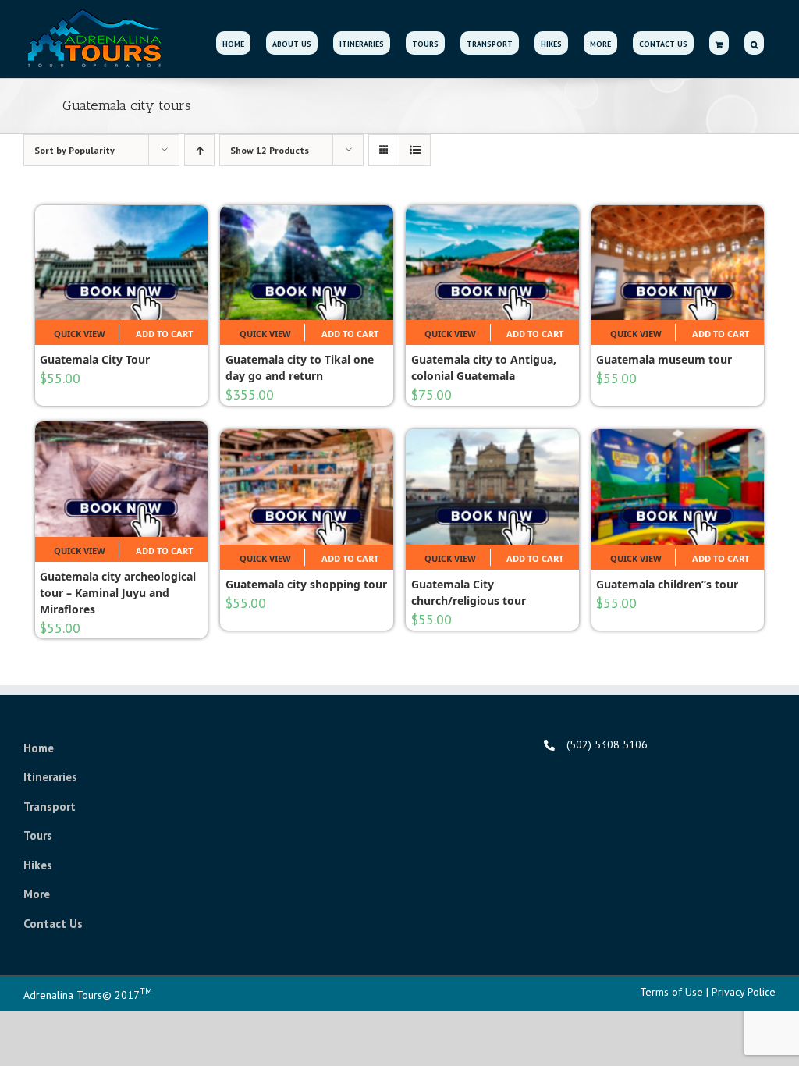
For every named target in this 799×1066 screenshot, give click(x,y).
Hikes (37, 865)
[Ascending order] (199, 150)
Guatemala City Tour (95, 359)
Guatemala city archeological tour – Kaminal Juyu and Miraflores (118, 593)
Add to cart (164, 333)
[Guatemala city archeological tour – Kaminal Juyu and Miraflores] (121, 478)
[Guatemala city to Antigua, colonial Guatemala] (492, 262)
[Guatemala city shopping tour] (306, 486)
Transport (49, 806)
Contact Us (53, 923)
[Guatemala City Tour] (121, 262)
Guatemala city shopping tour (306, 584)
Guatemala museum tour (664, 359)
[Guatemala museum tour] (678, 262)
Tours (37, 835)
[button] (754, 43)
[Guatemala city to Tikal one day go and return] (306, 262)
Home (38, 748)
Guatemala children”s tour (667, 584)
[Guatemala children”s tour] (678, 486)
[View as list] (415, 150)
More (36, 894)
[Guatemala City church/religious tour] (492, 486)
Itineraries (50, 776)
